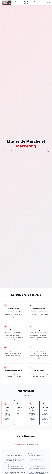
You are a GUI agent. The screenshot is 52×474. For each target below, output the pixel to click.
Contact (44, 1)
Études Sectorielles (33, 444)
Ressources (37, 1)
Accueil (14, 1)
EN (49, 2)
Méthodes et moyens (27, 2)
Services (20, 1)
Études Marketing (20, 444)
